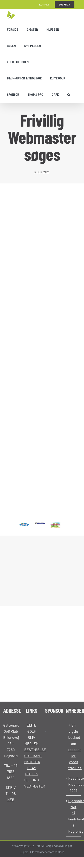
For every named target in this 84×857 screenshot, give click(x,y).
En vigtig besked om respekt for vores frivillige (73, 746)
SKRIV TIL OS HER (11, 793)
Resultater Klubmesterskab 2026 (73, 784)
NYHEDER (32, 761)
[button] (68, 95)
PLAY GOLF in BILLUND (31, 774)
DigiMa (24, 852)
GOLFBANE (33, 755)
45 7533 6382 (12, 771)
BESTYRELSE (35, 749)
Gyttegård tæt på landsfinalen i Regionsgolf (73, 815)
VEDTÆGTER (34, 786)
